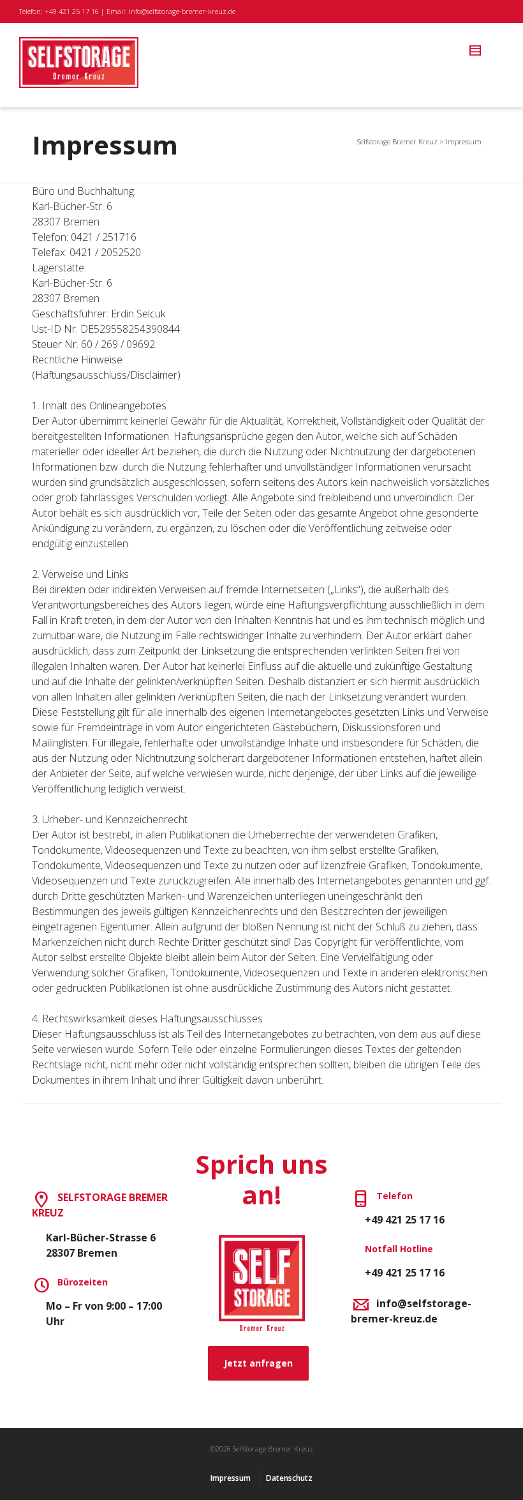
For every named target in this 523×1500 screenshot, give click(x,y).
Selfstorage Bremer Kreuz (397, 141)
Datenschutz (289, 1478)
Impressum (230, 1478)
